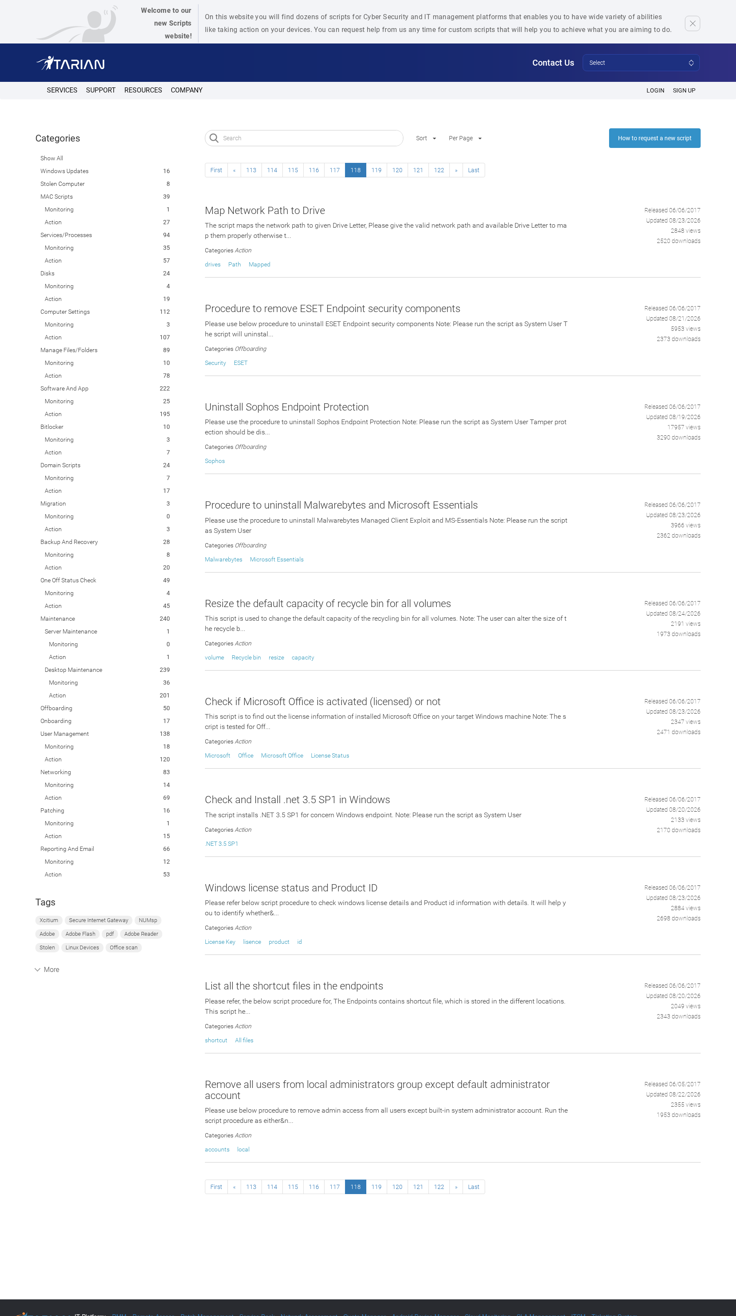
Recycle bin (246, 657)
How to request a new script (655, 138)
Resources (143, 90)
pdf (110, 934)
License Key (220, 941)
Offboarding (56, 708)
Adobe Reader (141, 934)
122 (439, 170)
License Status (330, 755)
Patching (52, 810)
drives (213, 264)
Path (234, 264)
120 (397, 170)
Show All (51, 158)
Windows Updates (64, 171)
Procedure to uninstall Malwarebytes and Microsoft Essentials (341, 505)
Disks (47, 273)
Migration (53, 503)
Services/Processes (66, 234)
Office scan (124, 947)
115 (293, 170)
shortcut (216, 1040)
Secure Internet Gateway (98, 920)
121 (418, 170)
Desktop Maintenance (73, 669)
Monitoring (59, 209)
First (216, 170)
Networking (55, 772)
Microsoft (217, 755)
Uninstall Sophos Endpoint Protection (287, 407)
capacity (303, 657)
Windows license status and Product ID (291, 888)
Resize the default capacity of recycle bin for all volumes (328, 604)
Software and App (64, 388)
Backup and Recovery (69, 541)
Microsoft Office (282, 755)
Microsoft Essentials (277, 559)
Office (245, 755)
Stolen (47, 947)
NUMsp (148, 920)
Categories (57, 138)
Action (53, 222)
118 (356, 170)
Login (655, 90)
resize (276, 657)
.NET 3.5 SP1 (222, 843)
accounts (217, 1149)
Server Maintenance (71, 631)
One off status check (68, 580)
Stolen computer (62, 183)
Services (62, 90)
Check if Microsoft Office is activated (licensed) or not (323, 702)
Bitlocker (51, 426)
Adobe (47, 934)
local (243, 1149)
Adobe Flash (80, 934)
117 (335, 170)
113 (251, 170)
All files (244, 1040)
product (279, 941)
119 (376, 170)
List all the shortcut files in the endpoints (294, 986)
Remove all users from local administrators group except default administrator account (377, 1090)
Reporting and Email (67, 848)
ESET (240, 362)
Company (187, 90)
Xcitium (49, 920)
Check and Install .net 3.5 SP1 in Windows (297, 800)
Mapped (259, 264)
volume (214, 657)
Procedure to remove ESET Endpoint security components (332, 309)
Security (215, 362)
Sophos (215, 460)
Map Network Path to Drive (265, 211)
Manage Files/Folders (69, 350)
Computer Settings (65, 311)
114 (272, 170)
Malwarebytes (223, 559)
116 (314, 170)
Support (101, 90)
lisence (252, 941)
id (299, 941)
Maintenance (57, 618)
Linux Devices (82, 947)
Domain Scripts (60, 465)
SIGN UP (684, 90)
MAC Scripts (56, 196)
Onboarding (56, 720)
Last (474, 170)
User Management (64, 733)
